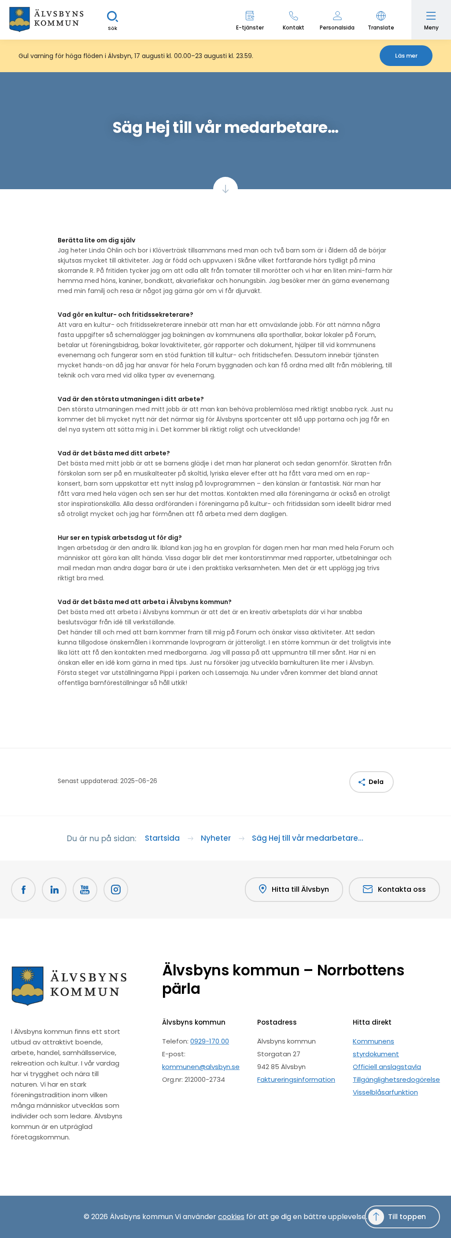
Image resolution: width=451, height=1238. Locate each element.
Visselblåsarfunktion (385, 1092)
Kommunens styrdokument (376, 1048)
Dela (376, 781)
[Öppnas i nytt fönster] (116, 889)
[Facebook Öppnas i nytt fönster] (23, 889)
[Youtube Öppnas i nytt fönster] (85, 889)
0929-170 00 (209, 1041)
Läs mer (406, 55)
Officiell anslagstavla (387, 1066)
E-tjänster (250, 27)
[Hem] (46, 20)
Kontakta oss (402, 889)
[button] (381, 20)
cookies (231, 1217)
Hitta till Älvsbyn (300, 889)
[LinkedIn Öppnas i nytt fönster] (54, 889)
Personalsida (337, 27)
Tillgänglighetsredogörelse (396, 1079)
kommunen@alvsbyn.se (201, 1066)
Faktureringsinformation (296, 1079)
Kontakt (293, 27)
